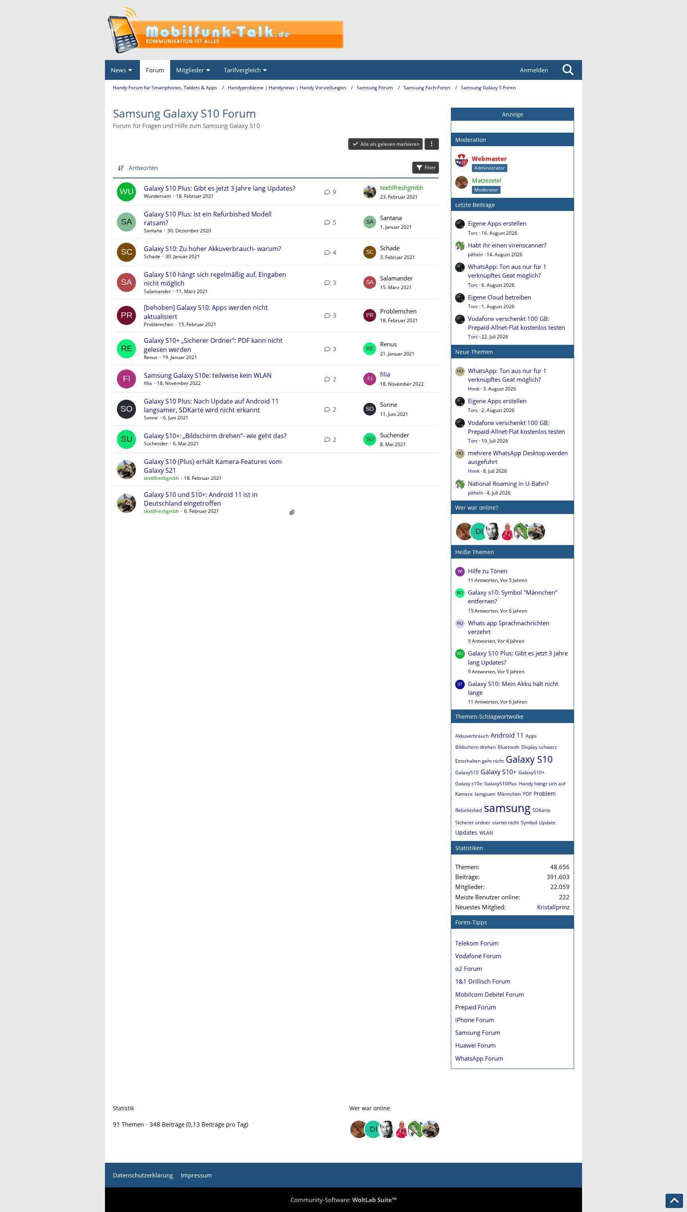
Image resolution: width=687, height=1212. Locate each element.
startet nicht (505, 822)
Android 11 (507, 735)
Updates (466, 832)
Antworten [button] (143, 168)
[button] (432, 144)
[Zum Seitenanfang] (674, 1201)
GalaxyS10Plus (500, 783)
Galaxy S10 (529, 759)
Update (547, 822)
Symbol (529, 822)
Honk (473, 388)
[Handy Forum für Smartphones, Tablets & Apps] (343, 30)
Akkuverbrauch (472, 736)
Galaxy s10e (468, 783)
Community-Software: (343, 1200)
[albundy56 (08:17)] (493, 531)
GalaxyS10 (467, 772)
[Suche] (568, 70)
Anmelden (534, 70)
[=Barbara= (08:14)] (507, 531)
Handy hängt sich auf (542, 783)
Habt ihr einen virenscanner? (507, 245)
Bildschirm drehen (475, 747)
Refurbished (468, 810)
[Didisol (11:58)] (479, 531)
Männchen (509, 794)
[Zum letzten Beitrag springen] (369, 192)
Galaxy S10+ (498, 771)
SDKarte (541, 810)
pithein (475, 254)
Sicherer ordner (472, 822)
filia (148, 383)
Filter (430, 167)
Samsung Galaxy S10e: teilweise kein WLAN (208, 375)
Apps (531, 736)
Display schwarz (539, 747)
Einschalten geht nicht (479, 761)
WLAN (486, 832)
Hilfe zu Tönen (487, 571)
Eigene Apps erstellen (497, 223)
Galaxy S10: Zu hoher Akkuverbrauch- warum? (212, 248)
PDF (527, 794)
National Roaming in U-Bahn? (508, 483)
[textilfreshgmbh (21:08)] (536, 531)
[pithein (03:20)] (522, 531)
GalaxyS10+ (531, 772)
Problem (545, 793)
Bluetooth (508, 747)
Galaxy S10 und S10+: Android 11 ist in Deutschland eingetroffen (201, 499)
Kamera (464, 794)
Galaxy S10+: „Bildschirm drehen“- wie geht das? (215, 435)
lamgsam (485, 794)
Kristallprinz (553, 907)
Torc (473, 233)
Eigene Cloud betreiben (499, 297)
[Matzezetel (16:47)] (464, 531)
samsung (507, 807)
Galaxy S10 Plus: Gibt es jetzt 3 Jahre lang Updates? (219, 188)
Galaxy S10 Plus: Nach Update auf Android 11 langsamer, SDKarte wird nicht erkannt (211, 405)
